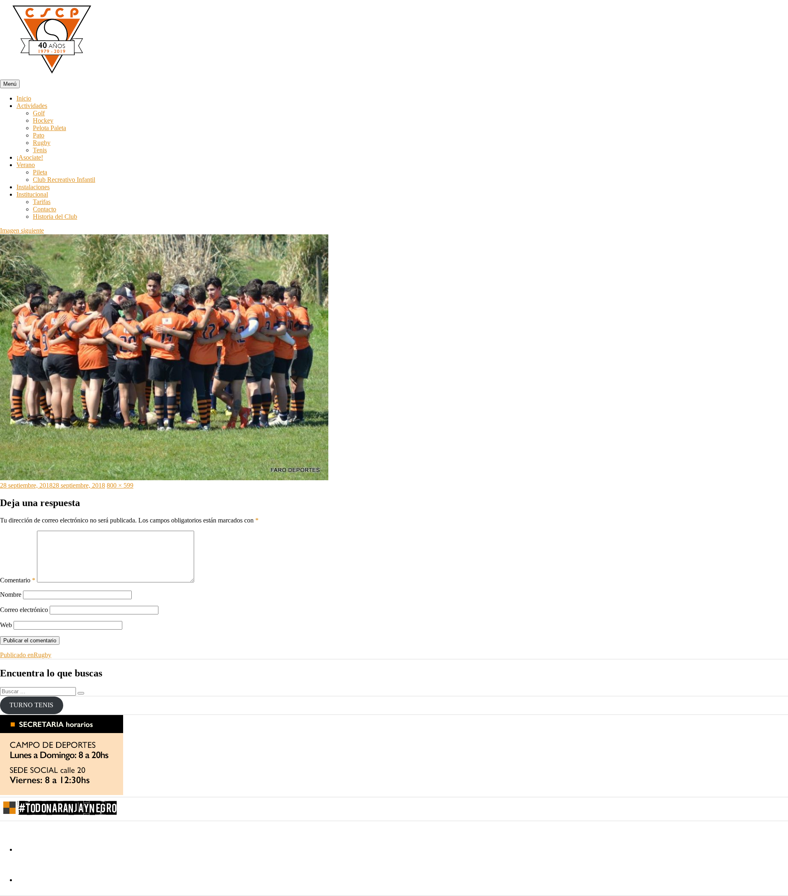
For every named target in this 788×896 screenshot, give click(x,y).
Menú (9, 84)
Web (6, 624)
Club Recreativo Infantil (64, 179)
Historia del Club (55, 216)
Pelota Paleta (49, 127)
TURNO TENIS (31, 704)
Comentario (17, 580)
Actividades (31, 105)
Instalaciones (33, 186)
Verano (25, 164)
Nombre (10, 594)
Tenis (40, 150)
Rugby (41, 142)
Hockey (43, 120)
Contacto (44, 209)
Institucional (32, 194)
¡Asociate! (29, 157)
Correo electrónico (24, 609)
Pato (38, 135)
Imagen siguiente (22, 230)
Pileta (40, 172)
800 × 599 (120, 485)
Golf (39, 113)
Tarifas (41, 201)
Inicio (23, 98)
